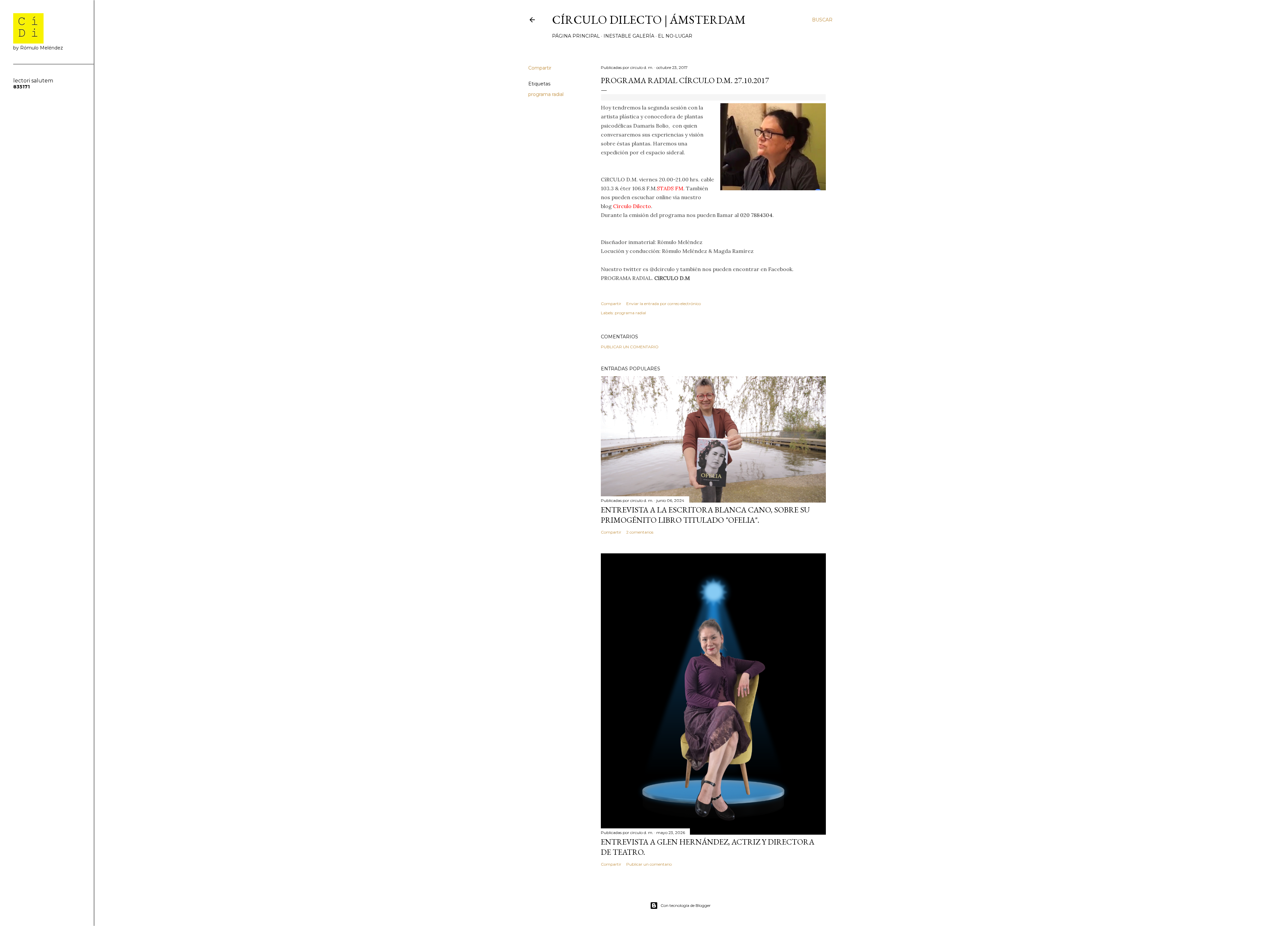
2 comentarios (639, 532)
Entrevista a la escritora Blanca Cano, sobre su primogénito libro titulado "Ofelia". (705, 515)
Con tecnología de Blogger (686, 905)
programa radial (546, 94)
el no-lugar (675, 36)
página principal (576, 36)
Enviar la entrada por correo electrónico (663, 303)
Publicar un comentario (630, 346)
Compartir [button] (539, 68)
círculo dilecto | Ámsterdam (649, 19)
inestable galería (628, 36)
